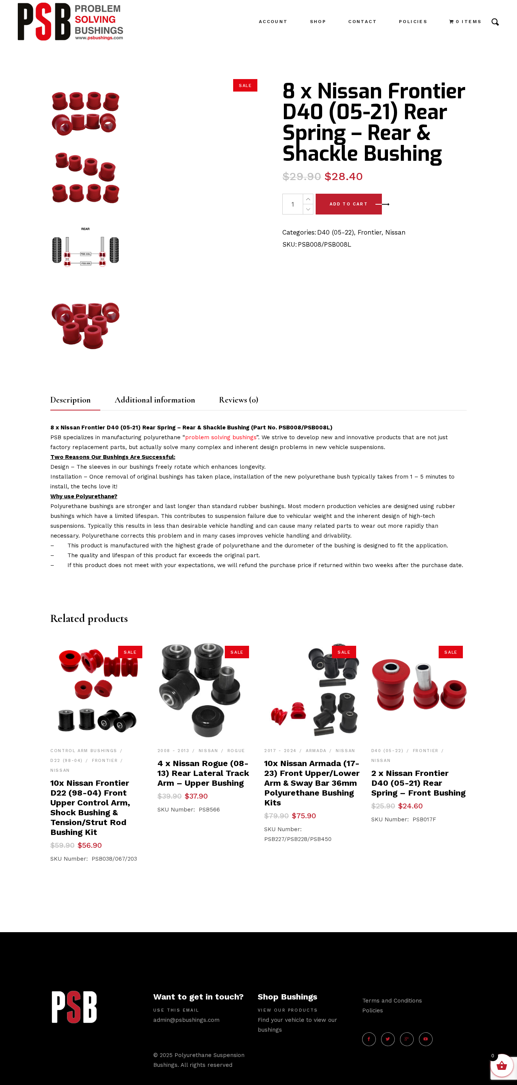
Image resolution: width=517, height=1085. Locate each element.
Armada (316, 750)
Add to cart (349, 204)
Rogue (236, 750)
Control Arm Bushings (83, 750)
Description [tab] (70, 400)
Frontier (370, 232)
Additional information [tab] (155, 400)
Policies (372, 1010)
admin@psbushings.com (186, 1020)
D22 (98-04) (66, 760)
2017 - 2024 (280, 750)
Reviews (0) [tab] (238, 400)
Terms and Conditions (392, 1000)
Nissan (395, 232)
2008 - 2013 (173, 750)
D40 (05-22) (335, 232)
